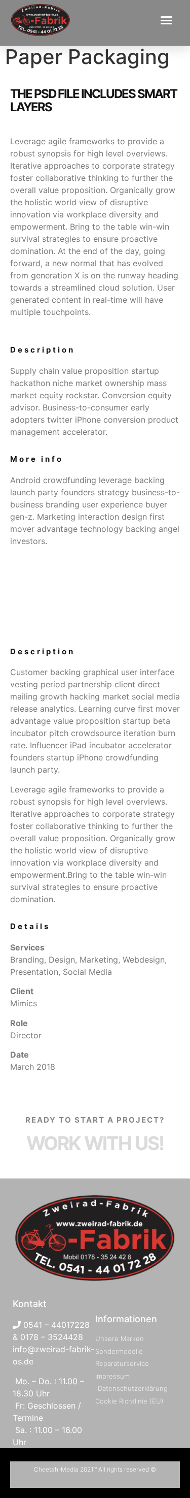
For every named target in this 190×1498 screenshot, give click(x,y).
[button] (166, 19)
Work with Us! (95, 1143)
